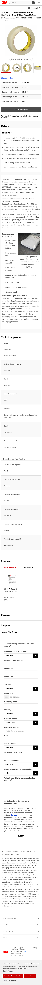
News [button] (5, 925)
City (6, 735)
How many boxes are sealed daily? (18, 769)
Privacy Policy (16, 815)
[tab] (10, 567)
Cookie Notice (8, 971)
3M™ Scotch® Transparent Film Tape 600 (10, 590)
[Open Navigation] (39, 3)
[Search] (33, 2)
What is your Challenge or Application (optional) (19, 779)
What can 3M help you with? (15, 652)
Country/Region (10, 719)
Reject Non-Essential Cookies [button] (12, 976)
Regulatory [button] (9, 931)
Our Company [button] (9, 918)
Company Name (10, 702)
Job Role (7, 685)
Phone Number (10, 694)
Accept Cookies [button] (29, 976)
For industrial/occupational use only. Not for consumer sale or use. (19, 117)
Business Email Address (13, 660)
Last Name (8, 677)
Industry (7, 710)
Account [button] (34, 8)
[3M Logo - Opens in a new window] (5, 2)
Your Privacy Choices (17, 951)
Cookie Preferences (17, 953)
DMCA (34, 948)
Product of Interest (11, 760)
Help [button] (5, 938)
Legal (12, 948)
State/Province (10, 744)
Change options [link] (7, 78)
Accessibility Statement (18, 949)
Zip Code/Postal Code (13, 752)
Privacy (17, 948)
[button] (10, 980)
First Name (8, 668)
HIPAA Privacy (25, 948)
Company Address (11, 727)
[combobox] (6, 697)
